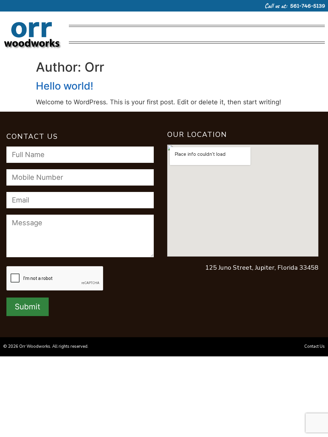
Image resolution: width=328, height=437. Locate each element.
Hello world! (64, 86)
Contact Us (314, 346)
